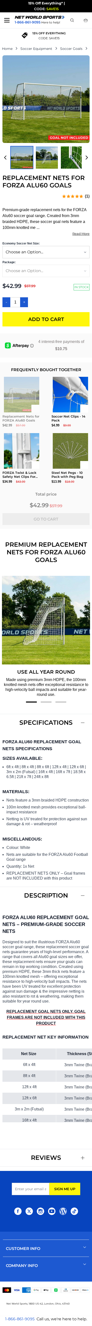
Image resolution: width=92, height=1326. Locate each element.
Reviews (46, 1157)
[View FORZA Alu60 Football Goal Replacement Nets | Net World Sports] (21, 157)
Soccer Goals (71, 48)
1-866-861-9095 (20, 1319)
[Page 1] (31, 702)
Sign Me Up (64, 1189)
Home (7, 48)
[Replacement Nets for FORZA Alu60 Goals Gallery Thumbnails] (46, 157)
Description (46, 895)
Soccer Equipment (36, 48)
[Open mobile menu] (7, 20)
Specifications (46, 722)
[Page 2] (46, 702)
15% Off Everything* (45, 3)
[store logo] (40, 17)
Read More (81, 234)
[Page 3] (60, 702)
